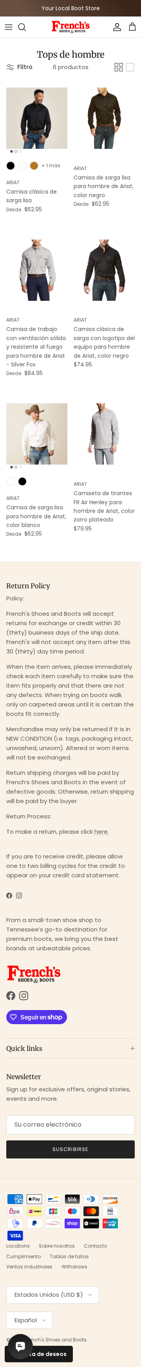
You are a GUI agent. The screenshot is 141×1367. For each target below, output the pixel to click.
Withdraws (74, 1266)
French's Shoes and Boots (56, 1339)
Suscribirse (70, 1149)
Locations (18, 1246)
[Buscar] (25, 27)
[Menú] (8, 27)
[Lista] (130, 67)
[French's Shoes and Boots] (70, 26)
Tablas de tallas (69, 1256)
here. (101, 831)
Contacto (95, 1246)
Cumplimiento (23, 1256)
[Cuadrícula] (118, 67)
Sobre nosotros (57, 1246)
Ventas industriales (29, 1266)
